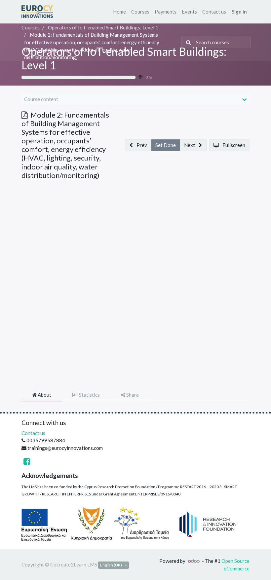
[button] (138, 145)
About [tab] (44, 395)
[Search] (187, 42)
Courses (30, 27)
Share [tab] (132, 395)
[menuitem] (119, 11)
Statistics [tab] (89, 395)
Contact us (33, 433)
